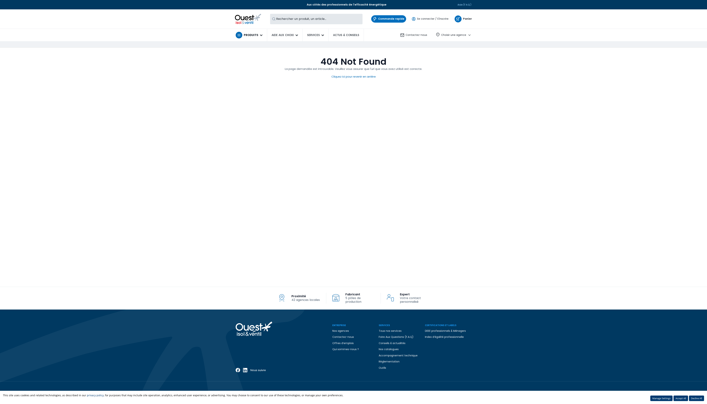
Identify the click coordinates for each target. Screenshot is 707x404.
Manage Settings (661, 398)
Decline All (696, 398)
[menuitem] (346, 35)
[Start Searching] (273, 19)
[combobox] (316, 19)
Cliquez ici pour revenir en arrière (353, 76)
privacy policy (95, 395)
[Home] (248, 19)
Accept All (681, 398)
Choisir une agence (453, 35)
